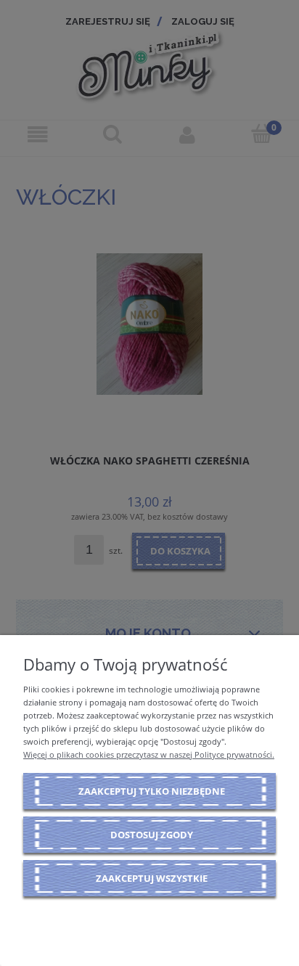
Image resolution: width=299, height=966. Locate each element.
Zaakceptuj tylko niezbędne (151, 791)
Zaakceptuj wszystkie (152, 878)
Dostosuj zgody (151, 834)
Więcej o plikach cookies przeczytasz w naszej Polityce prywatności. (148, 754)
